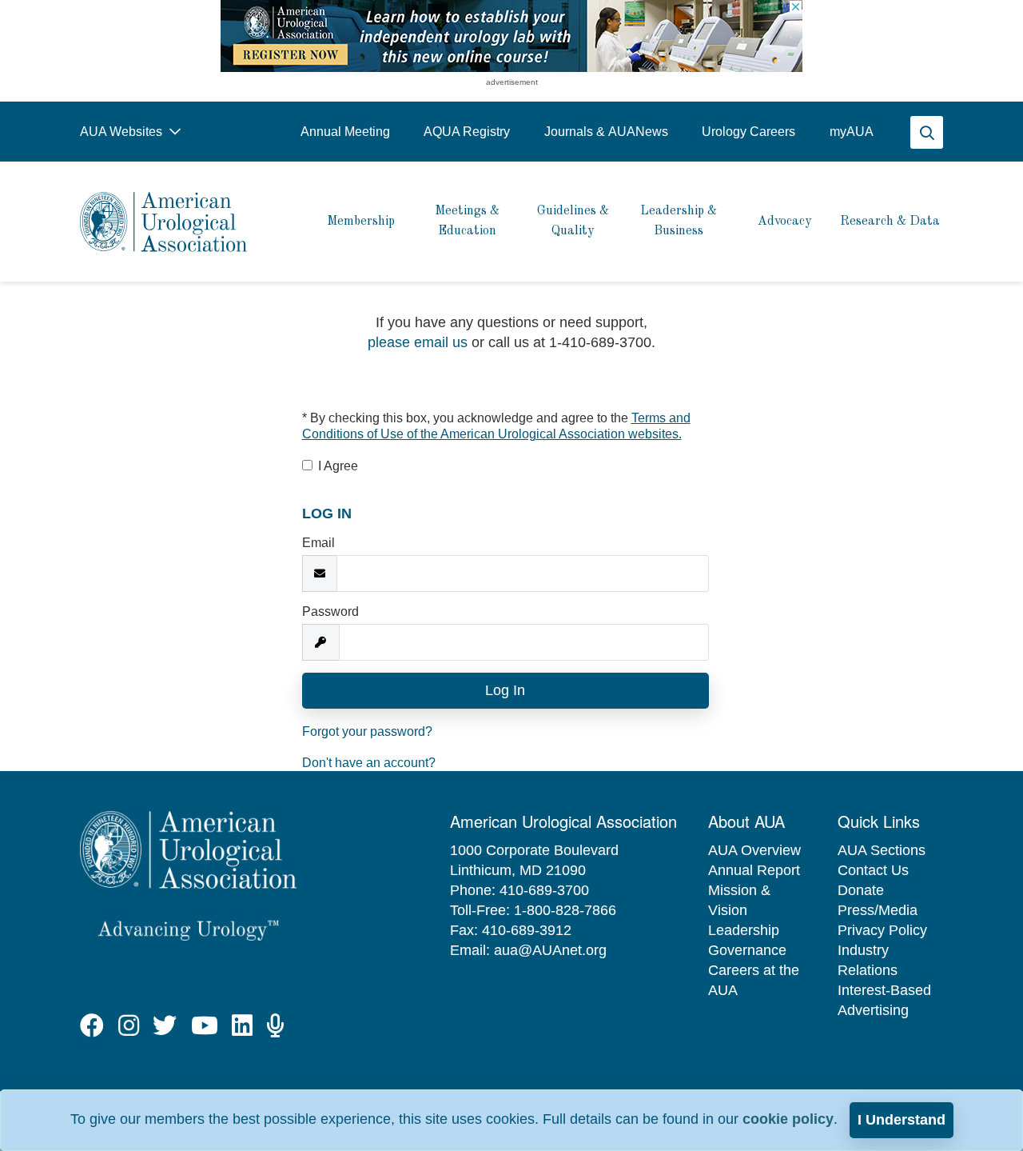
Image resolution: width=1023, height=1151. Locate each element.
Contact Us (873, 870)
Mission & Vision (739, 900)
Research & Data (890, 221)
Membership (361, 221)
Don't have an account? (369, 762)
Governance (747, 950)
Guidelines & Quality (573, 221)
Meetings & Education (467, 221)
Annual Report (754, 870)
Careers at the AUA (753, 980)
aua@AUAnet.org (550, 950)
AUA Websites (122, 131)
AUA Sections (881, 850)
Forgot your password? (367, 731)
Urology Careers (748, 131)
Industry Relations (868, 960)
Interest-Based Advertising (884, 1000)
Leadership (743, 930)
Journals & (606, 131)
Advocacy (784, 221)
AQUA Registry (467, 131)
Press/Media (878, 910)
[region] (511, 36)
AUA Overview (754, 850)
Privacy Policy (882, 930)
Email (318, 543)
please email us (418, 342)
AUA (852, 131)
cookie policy (788, 1119)
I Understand (901, 1120)
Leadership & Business (678, 221)
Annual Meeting (345, 131)
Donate (861, 890)
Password (330, 611)
